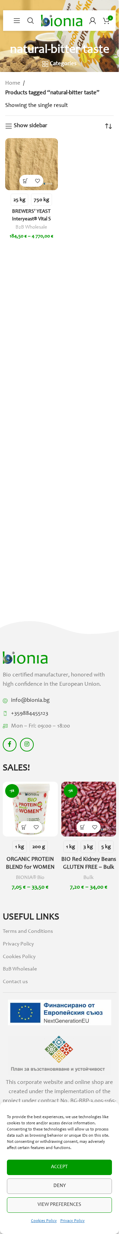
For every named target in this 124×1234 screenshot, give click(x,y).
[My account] (93, 20)
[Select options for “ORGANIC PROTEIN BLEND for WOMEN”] (24, 827)
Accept (59, 1167)
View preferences (59, 1204)
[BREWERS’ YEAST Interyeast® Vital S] (31, 164)
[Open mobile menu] (17, 20)
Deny (59, 1185)
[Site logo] (61, 21)
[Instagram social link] (27, 745)
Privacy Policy (72, 1221)
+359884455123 (29, 714)
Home (12, 83)
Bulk (88, 877)
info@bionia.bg (30, 701)
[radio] (19, 200)
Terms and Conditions (28, 931)
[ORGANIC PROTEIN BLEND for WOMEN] (30, 809)
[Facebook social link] (10, 745)
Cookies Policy (44, 1221)
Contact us (15, 982)
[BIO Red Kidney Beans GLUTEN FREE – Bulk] (88, 809)
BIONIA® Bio (30, 877)
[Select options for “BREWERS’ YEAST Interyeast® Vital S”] (25, 181)
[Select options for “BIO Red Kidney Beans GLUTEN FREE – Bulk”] (82, 827)
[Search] (31, 20)
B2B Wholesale (31, 227)
